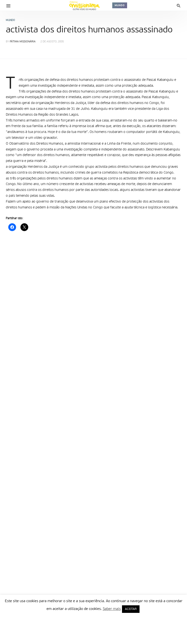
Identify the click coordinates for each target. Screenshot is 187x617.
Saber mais (112, 609)
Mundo (120, 5)
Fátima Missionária (23, 41)
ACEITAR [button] (131, 609)
